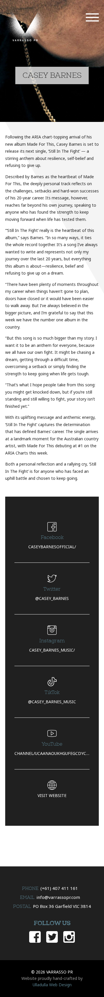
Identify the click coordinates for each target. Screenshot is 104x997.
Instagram (69, 937)
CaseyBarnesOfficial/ (52, 546)
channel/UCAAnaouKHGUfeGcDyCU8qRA (51, 753)
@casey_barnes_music (52, 701)
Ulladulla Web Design (52, 984)
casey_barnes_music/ (52, 650)
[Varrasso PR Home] (25, 25)
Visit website (52, 795)
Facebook (35, 937)
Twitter (52, 937)
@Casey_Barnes (52, 598)
